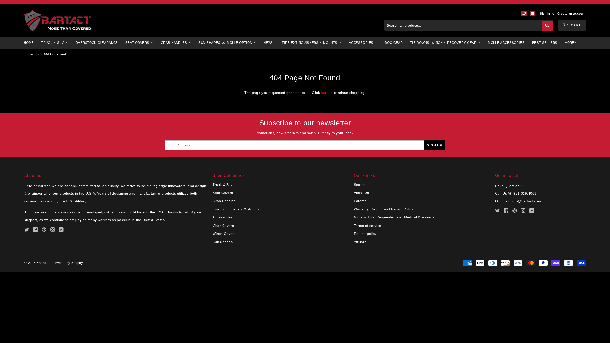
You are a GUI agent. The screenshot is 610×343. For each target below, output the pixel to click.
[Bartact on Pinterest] (44, 230)
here (325, 93)
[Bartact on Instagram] (52, 230)
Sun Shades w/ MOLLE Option (225, 43)
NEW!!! (269, 43)
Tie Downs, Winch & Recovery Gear (444, 43)
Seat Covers (223, 193)
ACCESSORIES (361, 43)
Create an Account (571, 13)
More (569, 43)
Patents (360, 201)
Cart (575, 25)
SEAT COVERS (137, 43)
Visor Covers (223, 225)
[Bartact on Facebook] (35, 230)
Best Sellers (544, 43)
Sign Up (434, 145)
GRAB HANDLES (174, 43)
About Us (361, 193)
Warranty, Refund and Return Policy (383, 209)
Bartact (42, 263)
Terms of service (367, 225)
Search (360, 185)
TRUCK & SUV (53, 43)
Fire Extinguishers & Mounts (310, 43)
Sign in (545, 13)
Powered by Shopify (67, 263)
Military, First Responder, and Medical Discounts (394, 217)
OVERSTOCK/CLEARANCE (97, 43)
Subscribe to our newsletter (305, 123)
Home (29, 43)
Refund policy (365, 234)
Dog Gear (394, 43)
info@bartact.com (526, 201)
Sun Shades (223, 242)
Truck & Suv (223, 185)
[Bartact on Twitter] (26, 230)
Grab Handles (224, 201)
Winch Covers (224, 234)
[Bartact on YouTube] (61, 230)
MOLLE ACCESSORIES (506, 43)
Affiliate (360, 242)
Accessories (223, 217)
